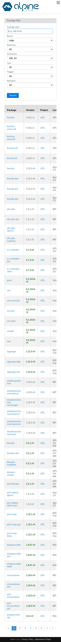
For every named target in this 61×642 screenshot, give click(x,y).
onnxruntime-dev (13, 585)
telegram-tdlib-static (14, 565)
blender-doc (13, 453)
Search (12, 95)
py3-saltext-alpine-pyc (13, 504)
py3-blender (13, 484)
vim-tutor (11, 321)
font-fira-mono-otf (11, 127)
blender (11, 443)
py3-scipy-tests (12, 534)
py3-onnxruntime (13, 595)
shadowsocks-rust (14, 382)
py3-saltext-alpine (13, 493)
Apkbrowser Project (43, 639)
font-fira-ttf (12, 158)
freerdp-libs (12, 199)
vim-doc (11, 311)
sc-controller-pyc (13, 260)
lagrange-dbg (13, 361)
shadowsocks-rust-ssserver (14, 412)
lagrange (11, 351)
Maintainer (11, 81)
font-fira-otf (12, 148)
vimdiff (10, 331)
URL (42, 117)
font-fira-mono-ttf (11, 137)
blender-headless (11, 463)
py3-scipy (12, 514)
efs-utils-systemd (11, 239)
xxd (8, 341)
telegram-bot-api (13, 616)
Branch (10, 36)
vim (8, 290)
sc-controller (13, 250)
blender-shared (11, 473)
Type (9, 63)
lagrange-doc (13, 372)
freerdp (10, 168)
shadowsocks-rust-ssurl (14, 432)
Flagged (10, 72)
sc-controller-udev (13, 270)
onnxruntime (13, 575)
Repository (11, 45)
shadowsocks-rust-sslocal (14, 392)
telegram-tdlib (14, 545)
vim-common (13, 300)
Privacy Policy (28, 639)
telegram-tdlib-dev (14, 555)
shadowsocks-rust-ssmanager (14, 402)
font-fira (10, 117)
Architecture (12, 54)
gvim (9, 280)
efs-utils (11, 209)
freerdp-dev (12, 178)
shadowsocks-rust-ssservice (14, 422)
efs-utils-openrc (11, 229)
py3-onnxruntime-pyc (13, 606)
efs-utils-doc (13, 219)
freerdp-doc (12, 189)
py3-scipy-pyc (14, 524)
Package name (13, 27)
